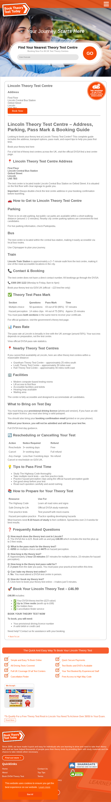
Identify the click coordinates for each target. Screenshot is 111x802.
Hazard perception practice (22, 516)
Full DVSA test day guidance (22, 428)
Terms (40, 776)
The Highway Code (30, 473)
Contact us (25, 631)
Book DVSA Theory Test (13, 776)
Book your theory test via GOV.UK (25, 287)
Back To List (14, 637)
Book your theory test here (21, 147)
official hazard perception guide (73, 479)
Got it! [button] (30, 794)
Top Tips (41, 772)
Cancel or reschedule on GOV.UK (25, 460)
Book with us (39, 539)
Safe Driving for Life (19, 507)
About (5, 772)
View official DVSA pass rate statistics (27, 341)
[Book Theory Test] (13, 742)
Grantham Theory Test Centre (28, 362)
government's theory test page (53, 320)
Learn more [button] (44, 787)
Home (5, 769)
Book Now (17, 111)
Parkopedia (49, 226)
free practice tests (54, 476)
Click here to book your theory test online (31, 582)
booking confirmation (84, 191)
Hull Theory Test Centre (25, 368)
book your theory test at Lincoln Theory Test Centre (45, 136)
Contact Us (43, 769)
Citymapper (18, 247)
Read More (10, 720)
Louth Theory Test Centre (26, 365)
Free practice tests (18, 512)
